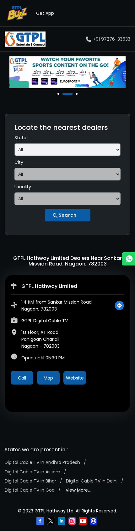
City (18, 162)
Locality (22, 186)
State (20, 137)
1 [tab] (59, 93)
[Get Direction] (119, 305)
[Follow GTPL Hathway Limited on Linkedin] (62, 521)
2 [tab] (64, 93)
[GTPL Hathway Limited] (25, 39)
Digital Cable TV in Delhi (91, 480)
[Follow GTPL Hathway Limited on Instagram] (73, 521)
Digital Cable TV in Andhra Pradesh (42, 462)
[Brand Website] (94, 521)
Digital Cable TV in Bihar (30, 480)
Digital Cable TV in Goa (30, 490)
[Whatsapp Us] (128, 259)
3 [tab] (77, 93)
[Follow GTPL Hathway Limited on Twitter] (51, 521)
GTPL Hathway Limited (49, 286)
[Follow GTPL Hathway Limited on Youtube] (83, 521)
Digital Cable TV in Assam (32, 471)
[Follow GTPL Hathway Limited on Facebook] (41, 521)
